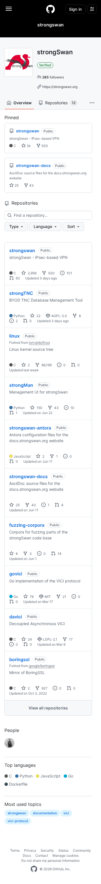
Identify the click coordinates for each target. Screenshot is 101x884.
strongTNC (21, 293)
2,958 (31, 273)
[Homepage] (50, 8)
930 (44, 146)
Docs (27, 855)
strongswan (22, 250)
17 (70, 639)
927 (44, 688)
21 (64, 596)
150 (39, 408)
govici (15, 573)
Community (82, 850)
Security (47, 850)
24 (29, 639)
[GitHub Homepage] (34, 869)
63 (17, 278)
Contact (41, 855)
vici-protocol (18, 821)
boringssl (19, 659)
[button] (92, 103)
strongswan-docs (28, 476)
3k (28, 146)
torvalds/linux (39, 342)
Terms (15, 850)
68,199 (46, 365)
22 (38, 316)
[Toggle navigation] (8, 8)
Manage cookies (65, 855)
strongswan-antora (30, 428)
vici (66, 813)
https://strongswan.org (59, 87)
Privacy (30, 850)
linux (14, 336)
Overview (22, 102)
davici (15, 617)
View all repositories (48, 708)
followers (53, 77)
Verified (45, 65)
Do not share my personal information (50, 860)
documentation (45, 813)
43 (31, 185)
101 (69, 273)
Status (63, 850)
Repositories (60, 102)
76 (31, 596)
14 (59, 553)
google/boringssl (42, 666)
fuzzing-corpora (26, 525)
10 (72, 408)
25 (16, 185)
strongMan (21, 385)
